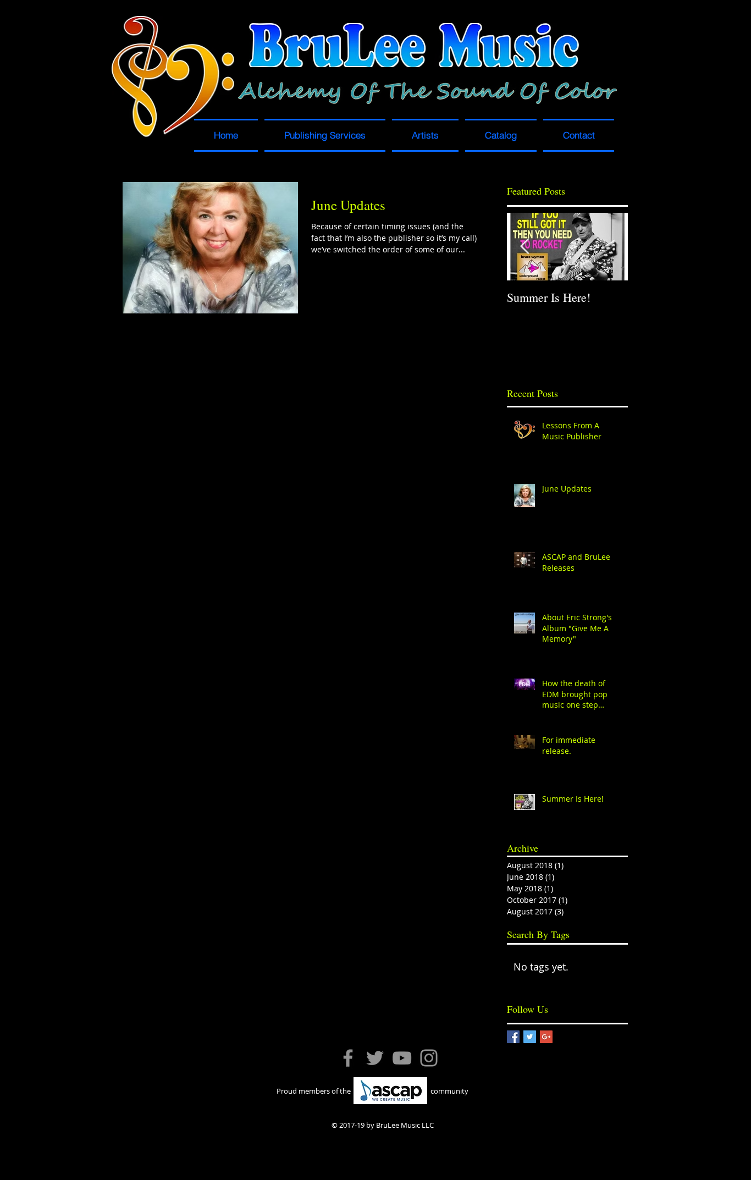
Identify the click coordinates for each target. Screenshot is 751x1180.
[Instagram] (428, 1057)
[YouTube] (401, 1057)
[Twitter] (374, 1057)
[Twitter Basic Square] (529, 1036)
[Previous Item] (524, 246)
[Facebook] (348, 1057)
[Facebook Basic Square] (513, 1036)
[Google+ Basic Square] (546, 1036)
